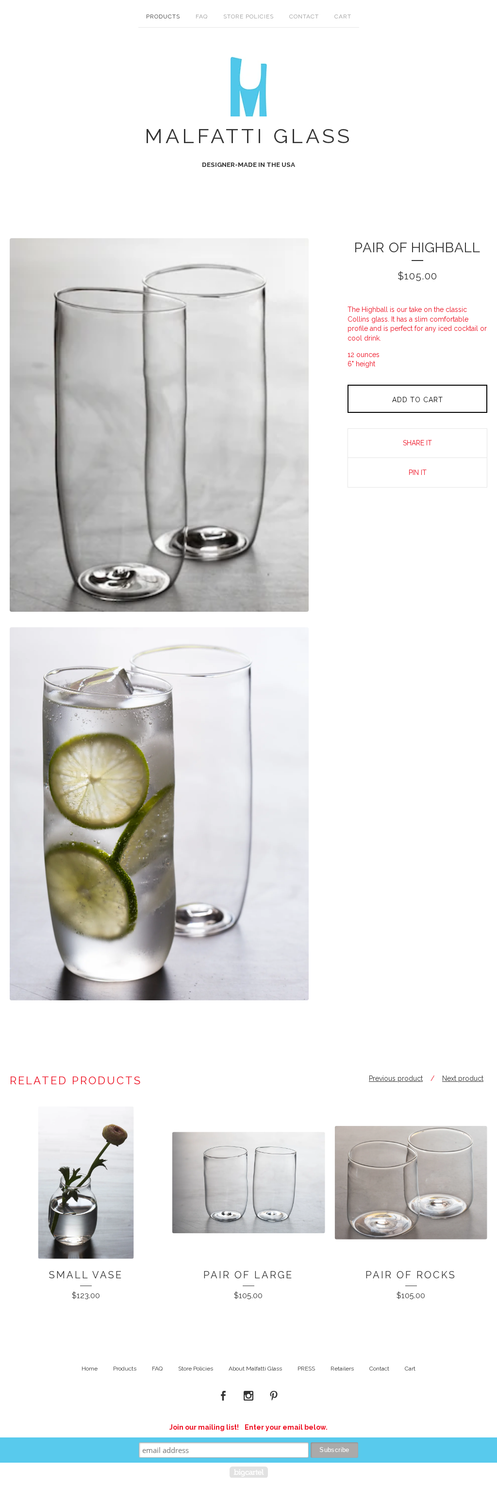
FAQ (202, 16)
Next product (462, 1078)
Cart (342, 16)
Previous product (396, 1078)
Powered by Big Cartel (249, 1472)
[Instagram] (248, 1396)
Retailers (342, 1368)
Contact (304, 16)
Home (90, 1368)
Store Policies (248, 16)
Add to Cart (417, 400)
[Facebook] (223, 1396)
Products (163, 16)
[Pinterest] (273, 1396)
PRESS (306, 1368)
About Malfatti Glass (255, 1368)
